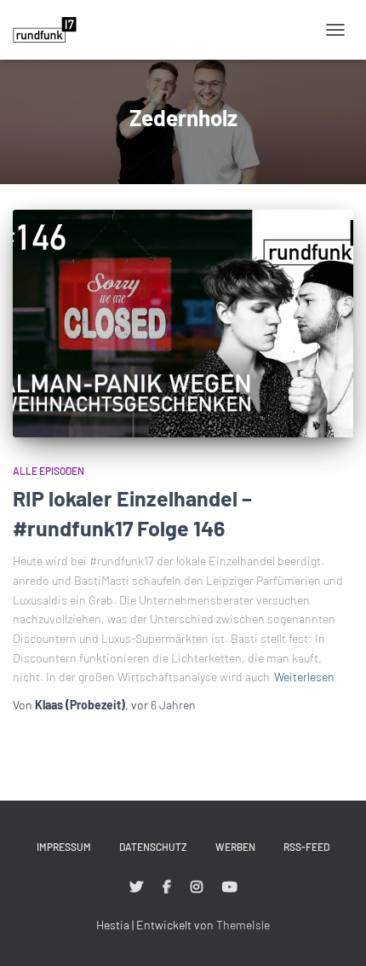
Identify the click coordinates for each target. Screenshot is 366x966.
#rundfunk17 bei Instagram (196, 887)
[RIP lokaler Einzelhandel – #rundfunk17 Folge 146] (183, 323)
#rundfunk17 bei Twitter (136, 887)
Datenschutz (153, 847)
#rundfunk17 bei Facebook (167, 887)
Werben (235, 847)
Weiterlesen (304, 676)
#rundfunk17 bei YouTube (230, 887)
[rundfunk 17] (51, 30)
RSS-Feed (306, 847)
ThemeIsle (243, 924)
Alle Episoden (48, 471)
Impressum (64, 847)
